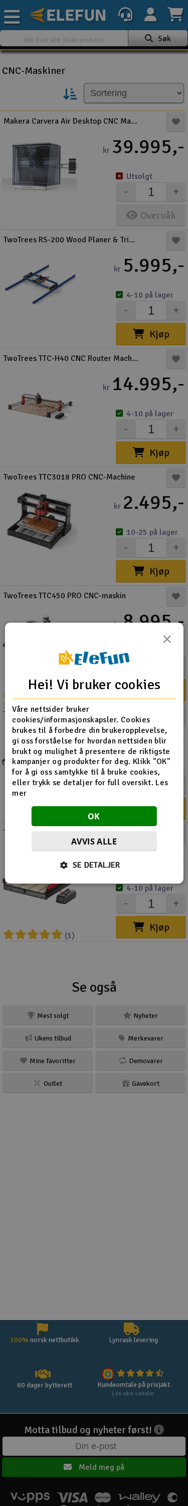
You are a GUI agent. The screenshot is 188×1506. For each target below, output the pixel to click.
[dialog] (94, 753)
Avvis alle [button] (94, 840)
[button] (94, 865)
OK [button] (94, 815)
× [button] (167, 641)
